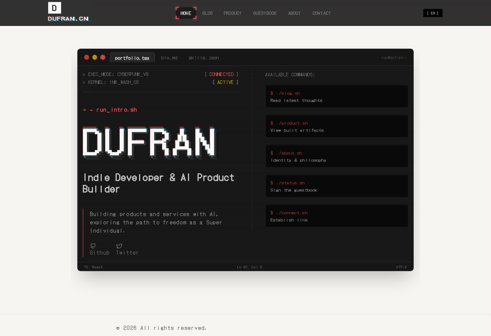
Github (100, 252)
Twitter (127, 252)
